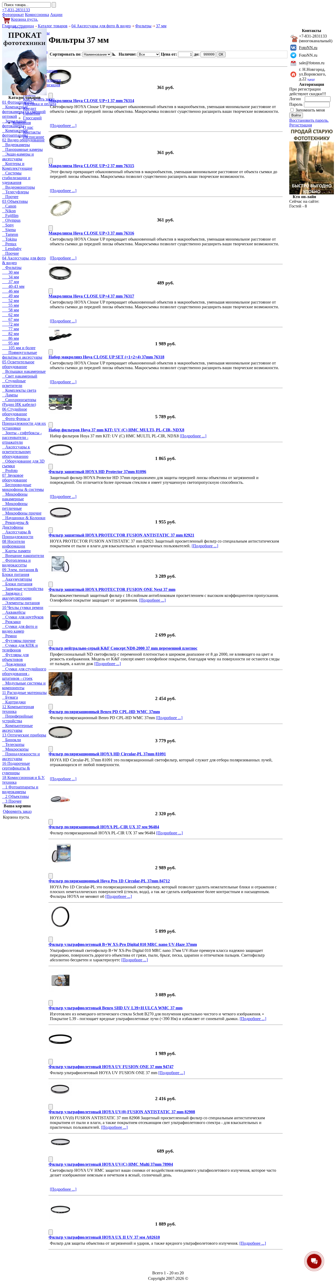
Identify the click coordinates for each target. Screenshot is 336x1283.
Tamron (10, 234)
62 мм (10, 314)
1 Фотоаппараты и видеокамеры (20, 789)
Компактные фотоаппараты (15, 132)
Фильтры (143, 26)
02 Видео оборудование (23, 140)
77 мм (10, 329)
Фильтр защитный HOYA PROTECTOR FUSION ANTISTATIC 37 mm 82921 (121, 535)
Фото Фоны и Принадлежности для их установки (24, 423)
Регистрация (300, 125)
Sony (8, 225)
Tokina (9, 239)
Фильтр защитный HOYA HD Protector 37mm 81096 (97, 471)
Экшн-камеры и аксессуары (18, 156)
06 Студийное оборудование (14, 411)
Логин (295, 99)
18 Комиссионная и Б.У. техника (23, 779)
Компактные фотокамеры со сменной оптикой (24, 112)
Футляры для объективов (15, 657)
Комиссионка (37, 14)
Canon (9, 206)
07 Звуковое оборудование (14, 477)
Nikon (9, 211)
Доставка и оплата (39, 104)
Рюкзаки (11, 621)
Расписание (33, 137)
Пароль (296, 104)
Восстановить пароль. (309, 120)
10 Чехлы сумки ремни (22, 607)
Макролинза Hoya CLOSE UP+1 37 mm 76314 (91, 100)
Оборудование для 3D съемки (23, 463)
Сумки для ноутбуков (23, 617)
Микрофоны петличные (15, 506)
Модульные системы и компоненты (24, 685)
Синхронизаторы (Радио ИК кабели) (19, 402)
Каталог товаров (52, 26)
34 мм (10, 277)
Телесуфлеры (15, 192)
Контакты (32, 132)
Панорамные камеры (22, 149)
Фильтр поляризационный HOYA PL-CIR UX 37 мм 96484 (104, 827)
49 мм (10, 296)
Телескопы (13, 744)
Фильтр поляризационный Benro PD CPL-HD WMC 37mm (104, 711)
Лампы (10, 395)
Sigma (9, 229)
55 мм (10, 305)
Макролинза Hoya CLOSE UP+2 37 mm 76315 (91, 165)
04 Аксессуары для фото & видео (101, 26)
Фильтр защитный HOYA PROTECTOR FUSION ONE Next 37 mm (112, 589)
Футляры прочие (18, 640)
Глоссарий (32, 118)
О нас (28, 127)
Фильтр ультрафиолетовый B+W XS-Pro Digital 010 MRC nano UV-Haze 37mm (123, 944)
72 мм (10, 324)
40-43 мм (13, 286)
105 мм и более (18, 348)
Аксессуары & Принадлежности (17, 534)
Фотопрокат (13, 14)
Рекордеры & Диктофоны (15, 524)
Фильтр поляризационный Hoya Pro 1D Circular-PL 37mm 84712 (109, 881)
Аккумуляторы (17, 579)
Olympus (11, 220)
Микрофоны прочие (21, 513)
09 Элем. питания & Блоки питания (20, 572)
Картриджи (14, 702)
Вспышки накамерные (24, 371)
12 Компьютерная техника (18, 709)
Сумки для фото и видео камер (20, 628)
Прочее (10, 196)
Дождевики (14, 664)
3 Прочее (12, 801)
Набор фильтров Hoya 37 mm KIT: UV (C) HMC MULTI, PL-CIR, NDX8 (116, 430)
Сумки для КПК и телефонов (20, 647)
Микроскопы (15, 749)
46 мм (10, 291)
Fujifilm (10, 215)
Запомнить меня (310, 110)
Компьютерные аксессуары (17, 728)
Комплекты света (19, 390)
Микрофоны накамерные (15, 496)
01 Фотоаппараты (18, 102)
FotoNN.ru (308, 47)
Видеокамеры (16, 144)
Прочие (10, 253)
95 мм (10, 343)
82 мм (10, 333)
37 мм (161, 26)
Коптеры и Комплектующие (17, 166)
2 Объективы (15, 796)
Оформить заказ (17, 811)
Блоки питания (17, 584)
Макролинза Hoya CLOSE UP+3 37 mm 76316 (91, 233)
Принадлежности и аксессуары (21, 756)
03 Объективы (15, 201)
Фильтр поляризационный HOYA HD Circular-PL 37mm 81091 (107, 754)
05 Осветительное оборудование (18, 364)
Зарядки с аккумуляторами (17, 595)
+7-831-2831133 (16, 10)
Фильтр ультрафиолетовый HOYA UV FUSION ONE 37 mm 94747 (111, 1066)
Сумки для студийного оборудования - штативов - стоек (24, 674)
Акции (56, 14)
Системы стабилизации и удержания (16, 178)
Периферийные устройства (17, 718)
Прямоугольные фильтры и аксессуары (22, 354)
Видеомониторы (18, 187)
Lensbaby (12, 248)
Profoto (10, 470)
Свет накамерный (19, 376)
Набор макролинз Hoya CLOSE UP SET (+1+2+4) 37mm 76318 (106, 357)
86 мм (10, 338)
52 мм (10, 300)
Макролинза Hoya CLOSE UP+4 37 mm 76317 (91, 296)
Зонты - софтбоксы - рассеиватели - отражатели (22, 437)
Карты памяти (16, 551)
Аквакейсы (13, 612)
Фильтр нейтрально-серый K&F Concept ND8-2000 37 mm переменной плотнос (123, 648)
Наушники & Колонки (23, 518)
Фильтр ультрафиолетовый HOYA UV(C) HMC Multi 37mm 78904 (111, 1164)
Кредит (29, 108)
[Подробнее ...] (63, 125)
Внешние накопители (23, 555)
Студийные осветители (14, 383)
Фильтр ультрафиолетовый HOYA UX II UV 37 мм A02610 (104, 1237)
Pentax (9, 244)
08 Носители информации (13, 543)
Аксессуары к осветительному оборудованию (16, 452)
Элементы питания (21, 603)
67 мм (10, 319)
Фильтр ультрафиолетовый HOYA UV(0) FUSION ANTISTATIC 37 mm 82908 (122, 1112)
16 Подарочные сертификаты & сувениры (16, 768)
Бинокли (11, 740)
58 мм (10, 310)
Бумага (10, 697)
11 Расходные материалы (24, 692)
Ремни (9, 636)
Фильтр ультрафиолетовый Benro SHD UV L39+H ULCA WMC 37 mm (115, 1008)
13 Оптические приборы (24, 735)
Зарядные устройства (22, 588)
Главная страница (18, 26)
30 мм (10, 272)
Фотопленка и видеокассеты (16, 562)
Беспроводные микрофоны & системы (23, 487)
